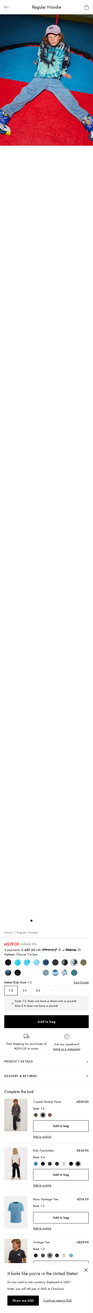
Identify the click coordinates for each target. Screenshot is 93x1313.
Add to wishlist (42, 1137)
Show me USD (23, 1300)
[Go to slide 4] (46, 921)
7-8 (51, 990)
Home (8, 932)
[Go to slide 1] (31, 921)
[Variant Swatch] (8, 962)
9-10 (64, 990)
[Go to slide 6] (55, 921)
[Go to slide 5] (51, 921)
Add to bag (46, 1021)
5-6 (38, 990)
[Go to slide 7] (60, 921)
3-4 (24, 990)
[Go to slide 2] (36, 921)
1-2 (11, 990)
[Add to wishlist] (86, 20)
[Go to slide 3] (41, 921)
